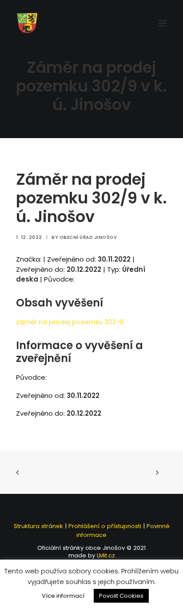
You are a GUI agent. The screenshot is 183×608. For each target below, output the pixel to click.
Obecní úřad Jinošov (88, 237)
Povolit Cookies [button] (121, 596)
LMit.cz (105, 555)
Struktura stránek (38, 526)
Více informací (63, 596)
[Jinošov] (27, 23)
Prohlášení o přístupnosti (104, 526)
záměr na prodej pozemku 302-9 (69, 321)
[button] (162, 23)
